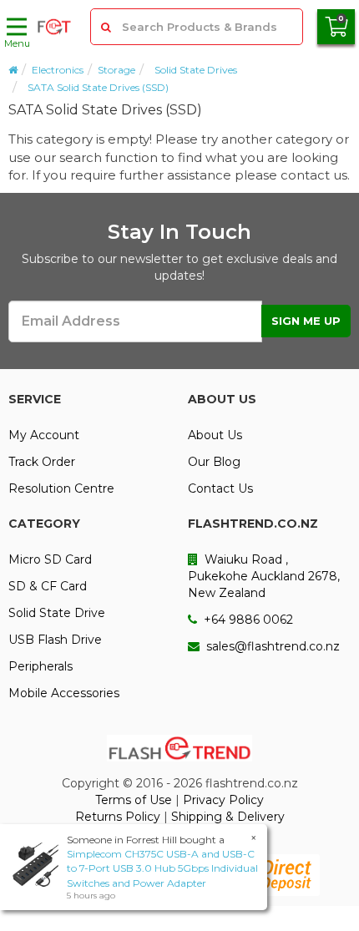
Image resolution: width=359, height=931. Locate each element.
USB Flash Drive (55, 639)
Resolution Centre (61, 488)
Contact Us (220, 488)
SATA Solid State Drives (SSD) (98, 87)
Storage (116, 69)
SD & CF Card (47, 586)
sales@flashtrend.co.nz (271, 646)
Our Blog (214, 461)
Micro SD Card (50, 559)
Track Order (41, 461)
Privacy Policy (223, 799)
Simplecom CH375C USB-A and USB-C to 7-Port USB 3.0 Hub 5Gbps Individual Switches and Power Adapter (162, 868)
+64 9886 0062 (246, 619)
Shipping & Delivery (228, 816)
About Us (215, 435)
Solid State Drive (56, 612)
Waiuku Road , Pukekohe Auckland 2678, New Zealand (264, 576)
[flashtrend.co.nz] (54, 26)
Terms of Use (133, 799)
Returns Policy (117, 816)
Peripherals (40, 666)
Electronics (57, 69)
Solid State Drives (195, 69)
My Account (43, 435)
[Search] (107, 26)
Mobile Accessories (63, 693)
